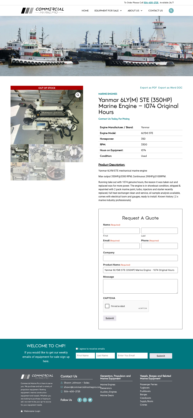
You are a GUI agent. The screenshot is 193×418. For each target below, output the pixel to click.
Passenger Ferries (148, 384)
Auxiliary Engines (108, 391)
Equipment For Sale (107, 10)
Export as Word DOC (170, 87)
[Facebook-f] (79, 400)
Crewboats (145, 397)
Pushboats (145, 391)
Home (85, 10)
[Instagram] (85, 400)
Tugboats (144, 387)
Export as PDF (148, 87)
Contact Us (155, 10)
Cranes (143, 404)
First (105, 235)
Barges (143, 394)
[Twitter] (90, 400)
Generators (106, 388)
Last (143, 235)
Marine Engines (107, 93)
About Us (133, 10)
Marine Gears (107, 395)
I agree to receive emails (92, 349)
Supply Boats (146, 401)
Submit (110, 318)
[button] (171, 10)
